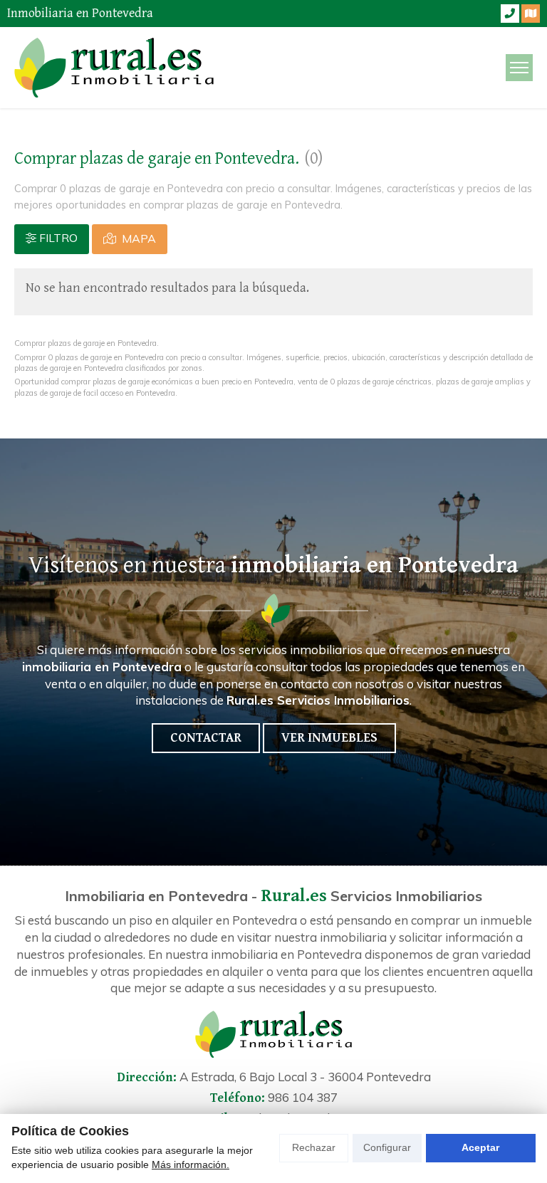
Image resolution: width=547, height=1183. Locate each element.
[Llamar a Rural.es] (510, 13)
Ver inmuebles (329, 737)
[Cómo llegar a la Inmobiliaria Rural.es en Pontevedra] (530, 13)
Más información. (190, 1164)
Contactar (205, 737)
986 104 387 (303, 1097)
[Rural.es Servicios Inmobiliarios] (114, 68)
